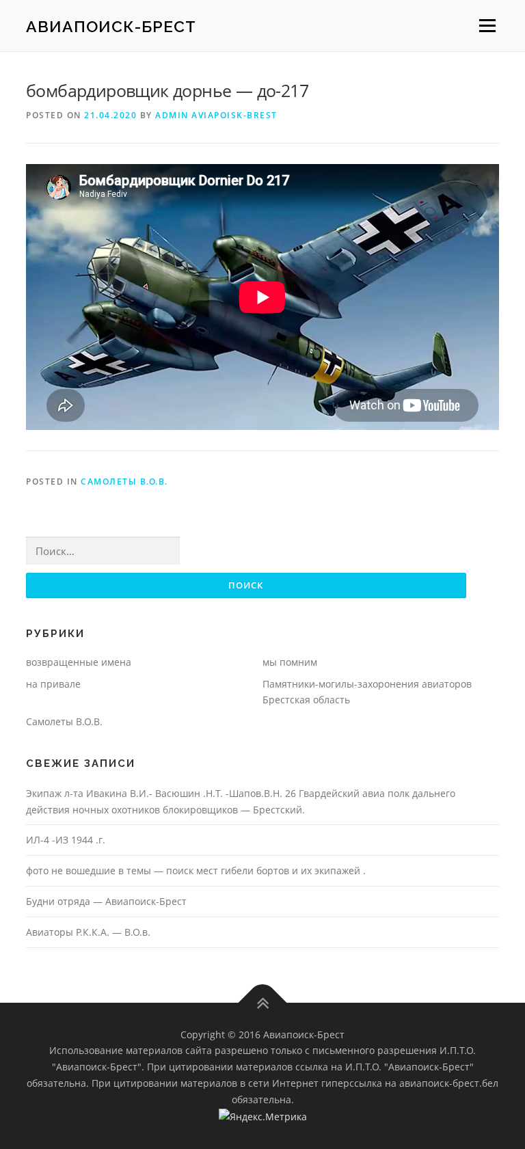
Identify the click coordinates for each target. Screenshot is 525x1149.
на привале (53, 683)
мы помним (289, 661)
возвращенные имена (78, 661)
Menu (487, 25)
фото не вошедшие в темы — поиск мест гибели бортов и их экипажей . (196, 870)
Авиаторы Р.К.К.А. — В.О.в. (88, 931)
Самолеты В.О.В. (124, 481)
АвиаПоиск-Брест (111, 26)
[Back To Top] (263, 1002)
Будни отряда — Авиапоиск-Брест (106, 901)
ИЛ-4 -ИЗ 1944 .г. (65, 839)
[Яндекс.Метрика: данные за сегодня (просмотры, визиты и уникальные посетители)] (263, 1117)
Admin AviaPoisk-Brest (216, 115)
